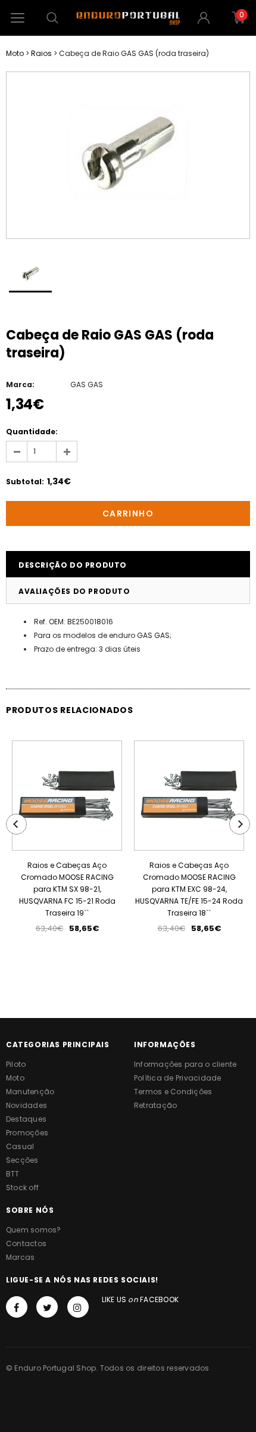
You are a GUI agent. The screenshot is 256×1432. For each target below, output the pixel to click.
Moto (15, 53)
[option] (128, 155)
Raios (41, 53)
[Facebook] (16, 1307)
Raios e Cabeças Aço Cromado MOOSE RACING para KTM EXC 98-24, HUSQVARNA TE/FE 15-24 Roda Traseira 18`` (189, 889)
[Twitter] (47, 1307)
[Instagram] (78, 1307)
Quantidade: (32, 432)
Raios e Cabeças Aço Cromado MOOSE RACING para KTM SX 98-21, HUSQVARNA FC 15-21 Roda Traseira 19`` (67, 889)
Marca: (20, 384)
